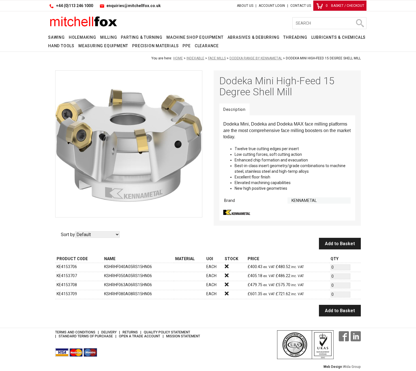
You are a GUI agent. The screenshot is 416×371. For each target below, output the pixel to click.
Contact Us (300, 6)
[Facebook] (344, 336)
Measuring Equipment (103, 46)
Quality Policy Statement (167, 332)
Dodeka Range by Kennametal (256, 58)
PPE (186, 46)
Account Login (272, 6)
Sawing (56, 37)
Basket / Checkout (345, 6)
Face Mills (217, 58)
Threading (295, 37)
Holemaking (82, 37)
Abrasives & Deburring (254, 37)
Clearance (207, 46)
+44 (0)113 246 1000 (74, 5)
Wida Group (352, 367)
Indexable (195, 58)
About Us (245, 6)
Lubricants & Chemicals (338, 37)
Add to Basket (340, 243)
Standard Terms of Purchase (86, 336)
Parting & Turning (141, 37)
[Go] (359, 23)
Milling (108, 37)
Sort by (68, 234)
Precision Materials (155, 46)
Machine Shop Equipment (195, 37)
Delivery (109, 332)
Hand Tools (61, 46)
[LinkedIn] (356, 336)
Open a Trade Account (139, 336)
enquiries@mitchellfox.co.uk (133, 5)
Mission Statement (183, 336)
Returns (130, 332)
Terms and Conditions (75, 332)
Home (178, 58)
